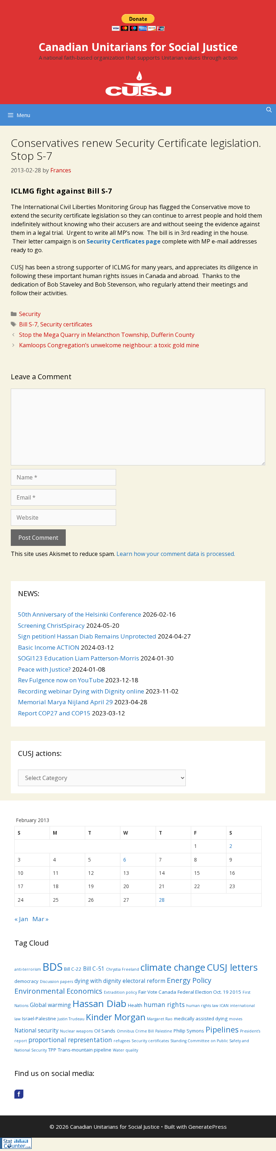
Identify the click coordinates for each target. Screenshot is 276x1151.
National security (36, 1030)
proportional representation (70, 1039)
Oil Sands (104, 1030)
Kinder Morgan (116, 1017)
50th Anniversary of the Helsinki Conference (79, 614)
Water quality (125, 1050)
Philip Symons (189, 1030)
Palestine (163, 1031)
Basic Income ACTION (48, 647)
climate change (173, 967)
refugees (122, 1040)
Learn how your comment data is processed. (175, 554)
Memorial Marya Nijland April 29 (65, 702)
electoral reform (144, 981)
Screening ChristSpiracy (51, 625)
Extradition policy (120, 992)
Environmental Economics (58, 991)
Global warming (50, 1005)
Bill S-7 (28, 324)
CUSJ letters (232, 967)
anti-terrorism (27, 969)
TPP (52, 1049)
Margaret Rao (159, 1018)
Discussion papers (56, 981)
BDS (52, 967)
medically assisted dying (200, 1018)
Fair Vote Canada (157, 992)
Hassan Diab (99, 1003)
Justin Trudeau (71, 1018)
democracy (26, 981)
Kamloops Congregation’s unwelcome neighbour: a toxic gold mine (109, 345)
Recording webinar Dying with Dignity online (81, 691)
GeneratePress (207, 1126)
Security (30, 314)
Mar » (40, 919)
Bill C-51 (94, 969)
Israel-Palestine (39, 1018)
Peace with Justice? (44, 669)
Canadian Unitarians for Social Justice (138, 47)
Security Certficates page (124, 241)
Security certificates (66, 324)
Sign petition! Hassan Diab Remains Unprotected (87, 636)
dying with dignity (97, 981)
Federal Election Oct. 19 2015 (209, 992)
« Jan (21, 919)
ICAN (224, 1005)
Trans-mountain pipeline (84, 1049)
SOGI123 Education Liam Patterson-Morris (78, 658)
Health (135, 1005)
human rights (164, 1004)
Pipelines (222, 1029)
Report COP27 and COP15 (54, 713)
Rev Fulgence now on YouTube (61, 680)
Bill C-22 (73, 969)
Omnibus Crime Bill (135, 1031)
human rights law (202, 1005)
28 (162, 899)
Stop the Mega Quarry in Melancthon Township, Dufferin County (106, 335)
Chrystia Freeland (122, 969)
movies (235, 1018)
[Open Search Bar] (269, 109)
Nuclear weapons (76, 1031)
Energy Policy (189, 980)
